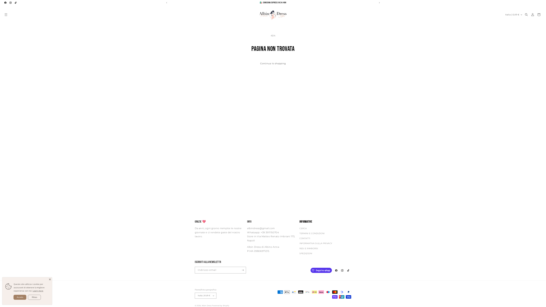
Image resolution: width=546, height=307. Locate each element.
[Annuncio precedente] (167, 2)
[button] (6, 15)
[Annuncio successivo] (379, 2)
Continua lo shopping (273, 63)
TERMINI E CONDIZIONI (312, 233)
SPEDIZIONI (305, 253)
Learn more (38, 291)
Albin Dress (207, 306)
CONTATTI (304, 238)
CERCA (303, 228)
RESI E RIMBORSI (308, 248)
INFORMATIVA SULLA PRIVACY (315, 243)
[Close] (49, 279)
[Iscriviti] (243, 270)
